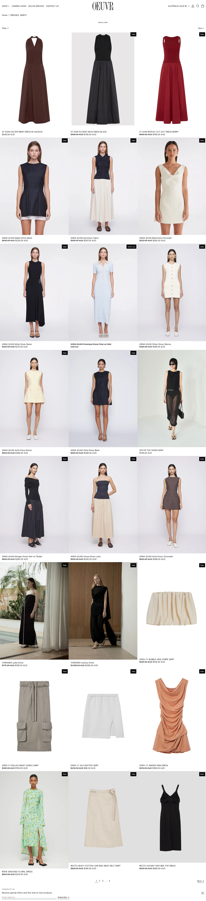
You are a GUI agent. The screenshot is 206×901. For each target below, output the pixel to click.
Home (5, 15)
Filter (4, 28)
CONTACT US (8, 889)
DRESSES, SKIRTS (18, 15)
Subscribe (62, 897)
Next (199, 881)
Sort (200, 28)
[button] (197, 6)
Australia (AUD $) (177, 6)
